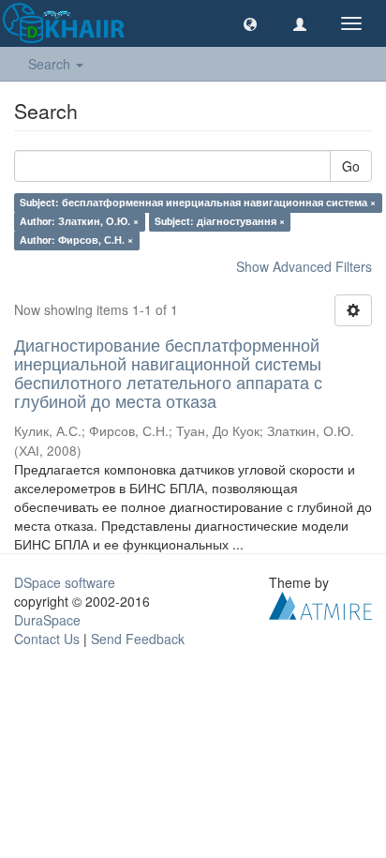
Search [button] (51, 63)
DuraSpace (47, 619)
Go (351, 166)
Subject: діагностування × (220, 221)
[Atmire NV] (320, 603)
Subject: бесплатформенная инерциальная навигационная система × (198, 202)
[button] (250, 23)
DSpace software (64, 582)
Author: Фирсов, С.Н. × (76, 240)
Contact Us (47, 638)
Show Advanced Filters (304, 266)
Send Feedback (138, 638)
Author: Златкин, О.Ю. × (79, 221)
